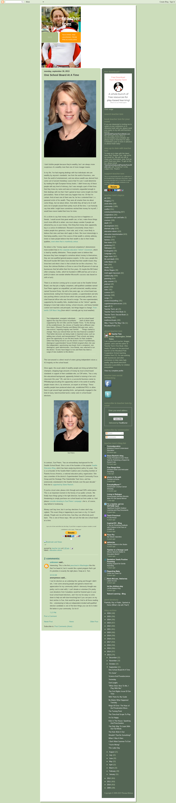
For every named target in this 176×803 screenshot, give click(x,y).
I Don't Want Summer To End (119, 741)
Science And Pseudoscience (119, 676)
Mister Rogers (109, 270)
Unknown (54, 562)
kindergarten (109, 251)
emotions (107, 237)
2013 (109, 655)
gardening (108, 245)
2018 (109, 639)
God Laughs (113, 683)
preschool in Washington (79, 565)
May (111, 761)
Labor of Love (112, 581)
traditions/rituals (110, 320)
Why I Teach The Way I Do (114, 323)
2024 (109, 620)
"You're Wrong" (114, 745)
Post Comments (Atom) (63, 626)
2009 (109, 788)
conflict (107, 209)
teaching (107, 317)
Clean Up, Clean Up (114, 573)
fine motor (108, 242)
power (106, 287)
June (111, 758)
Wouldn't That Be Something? (120, 735)
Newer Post (48, 622)
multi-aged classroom (112, 273)
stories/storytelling (111, 301)
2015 (109, 648)
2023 (109, 623)
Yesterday (112, 679)
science (107, 292)
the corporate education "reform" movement (76, 250)
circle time (108, 204)
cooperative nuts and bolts (114, 217)
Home (71, 622)
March (111, 768)
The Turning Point (115, 711)
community (108, 206)
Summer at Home (113, 479)
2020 (109, 632)
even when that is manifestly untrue (64, 242)
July (111, 755)
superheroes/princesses (113, 304)
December (113, 658)
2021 (109, 629)
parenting (107, 279)
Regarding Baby (113, 571)
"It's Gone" (113, 673)
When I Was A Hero (116, 738)
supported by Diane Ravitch (63, 485)
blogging (107, 201)
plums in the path (114, 477)
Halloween (108, 248)
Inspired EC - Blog (114, 523)
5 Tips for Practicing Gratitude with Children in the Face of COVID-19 (117, 527)
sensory (107, 295)
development (109, 226)
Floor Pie (110, 535)
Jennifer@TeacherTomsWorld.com (117, 134)
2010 (109, 785)
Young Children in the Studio (117, 544)
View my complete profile (113, 371)
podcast (107, 284)
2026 (109, 613)
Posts (109, 433)
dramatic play (109, 229)
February (112, 771)
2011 (109, 782)
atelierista (111, 542)
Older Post (94, 622)
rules (106, 290)
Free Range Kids (113, 467)
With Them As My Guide (118, 697)
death (106, 223)
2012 (109, 778)
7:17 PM (53, 613)
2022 (109, 626)
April (111, 765)
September (113, 667)
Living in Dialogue (114, 494)
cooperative (108, 215)
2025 (109, 616)
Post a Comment (50, 616)
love (105, 265)
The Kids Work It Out (116, 732)
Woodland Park (110, 326)
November (113, 661)
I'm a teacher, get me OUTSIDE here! (115, 505)
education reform (55, 550)
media (106, 267)
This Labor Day (114, 748)
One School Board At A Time (119, 670)
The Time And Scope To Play (120, 714)
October (112, 664)
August (112, 752)
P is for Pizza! (111, 518)
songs (106, 298)
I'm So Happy (114, 718)
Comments (111, 437)
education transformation (113, 234)
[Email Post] (72, 548)
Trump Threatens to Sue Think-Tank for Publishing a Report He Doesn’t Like (118, 460)
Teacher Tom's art (111, 309)
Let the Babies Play (114, 588)
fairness (107, 240)
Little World (108, 262)
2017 (109, 642)
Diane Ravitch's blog (115, 456)
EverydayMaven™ (114, 485)
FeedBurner (123, 423)
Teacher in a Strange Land (117, 550)
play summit (109, 281)
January (112, 774)
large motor (108, 256)
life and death (109, 259)
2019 (109, 635)
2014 (109, 651)
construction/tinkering (112, 212)
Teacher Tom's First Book (113, 312)
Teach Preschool (113, 516)
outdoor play (109, 276)
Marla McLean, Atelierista (117, 579)
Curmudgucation (113, 446)
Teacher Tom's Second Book (115, 315)
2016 (109, 645)
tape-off (107, 306)
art (105, 198)
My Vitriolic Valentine (114, 537)
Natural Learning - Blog (116, 594)
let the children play (115, 586)
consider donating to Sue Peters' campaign (65, 501)
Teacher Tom (71, 21)
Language (108, 254)
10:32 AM (53, 575)
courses (107, 220)
